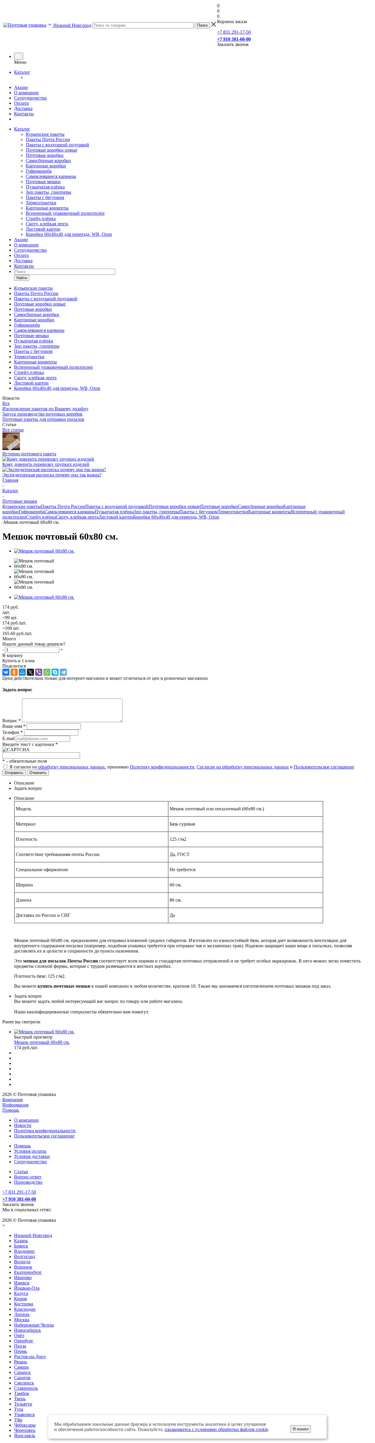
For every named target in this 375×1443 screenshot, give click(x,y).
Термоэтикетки (41, 202)
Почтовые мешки (43, 181)
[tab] (193, 783)
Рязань (20, 1361)
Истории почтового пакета (29, 453)
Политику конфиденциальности (162, 766)
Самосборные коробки (48, 160)
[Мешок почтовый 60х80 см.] (44, 550)
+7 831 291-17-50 (234, 32)
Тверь (19, 1398)
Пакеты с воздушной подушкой (57, 144)
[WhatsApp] (46, 672)
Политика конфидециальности (45, 1130)
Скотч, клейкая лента (47, 223)
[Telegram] (63, 672)
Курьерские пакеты (45, 134)
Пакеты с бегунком (45, 197)
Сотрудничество (30, 97)
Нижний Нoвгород (33, 1235)
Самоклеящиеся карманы (51, 176)
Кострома (23, 1303)
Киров (20, 1298)
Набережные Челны (34, 1324)
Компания (12, 1099)
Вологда (22, 1261)
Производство (28, 1182)
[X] (30, 672)
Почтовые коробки (45, 155)
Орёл (19, 1335)
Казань (21, 1240)
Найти (21, 278)
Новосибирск (27, 1330)
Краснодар (24, 1309)
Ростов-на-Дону (30, 1356)
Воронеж (23, 1266)
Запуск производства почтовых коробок (42, 413)
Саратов (22, 1377)
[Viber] (38, 672)
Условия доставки (32, 1156)
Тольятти (23, 1403)
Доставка (23, 108)
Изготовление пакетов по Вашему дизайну (45, 408)
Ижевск (22, 1282)
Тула (18, 1409)
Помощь (10, 1110)
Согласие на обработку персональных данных (243, 766)
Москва (21, 1319)
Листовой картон (43, 229)
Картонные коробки (46, 165)
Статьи (21, 1171)
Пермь (20, 1351)
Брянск (21, 1245)
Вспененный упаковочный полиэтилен (65, 213)
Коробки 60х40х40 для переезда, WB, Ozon (69, 234)
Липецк (22, 1314)
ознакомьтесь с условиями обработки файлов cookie (216, 1429)
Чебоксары (25, 1425)
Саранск (22, 1372)
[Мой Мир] (22, 672)
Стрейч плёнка (41, 218)
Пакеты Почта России (48, 139)
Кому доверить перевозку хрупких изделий (45, 464)
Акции (21, 87)
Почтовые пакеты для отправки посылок (43, 419)
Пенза (20, 1346)
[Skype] (55, 672)
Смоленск (24, 1382)
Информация (15, 1104)
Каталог (22, 72)
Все (6, 403)
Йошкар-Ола (27, 1288)
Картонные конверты (47, 207)
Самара (21, 1367)
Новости (22, 1125)
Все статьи (13, 429)
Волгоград (24, 1256)
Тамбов (21, 1393)
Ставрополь (26, 1388)
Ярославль (24, 1435)
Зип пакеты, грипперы (48, 192)
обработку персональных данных (71, 766)
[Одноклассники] (14, 672)
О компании (26, 92)
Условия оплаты (30, 1151)
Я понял (300, 1429)
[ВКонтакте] (5, 672)
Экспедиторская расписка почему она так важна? (51, 474)
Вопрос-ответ (27, 1176)
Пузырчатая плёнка (45, 186)
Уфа (18, 1419)
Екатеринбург (28, 1272)
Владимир (24, 1251)
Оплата (21, 103)
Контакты (24, 113)
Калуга (21, 1293)
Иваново (23, 1277)
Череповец (24, 1430)
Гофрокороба (39, 171)
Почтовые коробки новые (51, 149)
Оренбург (23, 1340)
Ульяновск (24, 1414)
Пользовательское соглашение (324, 766)
